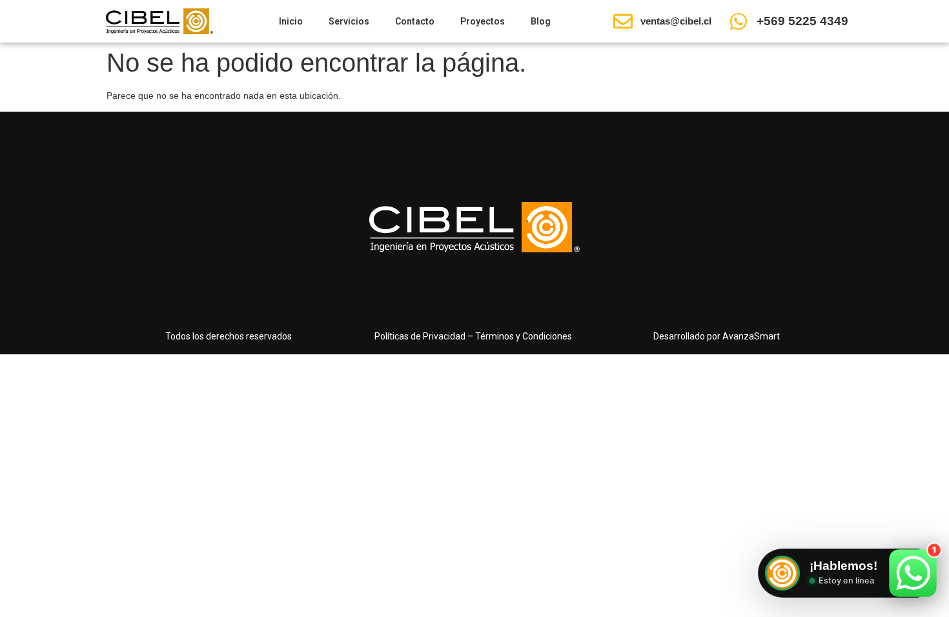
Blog (541, 21)
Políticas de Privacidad (419, 336)
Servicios (349, 21)
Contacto (414, 21)
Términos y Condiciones (523, 336)
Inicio (291, 21)
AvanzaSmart (751, 336)
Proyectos (482, 21)
